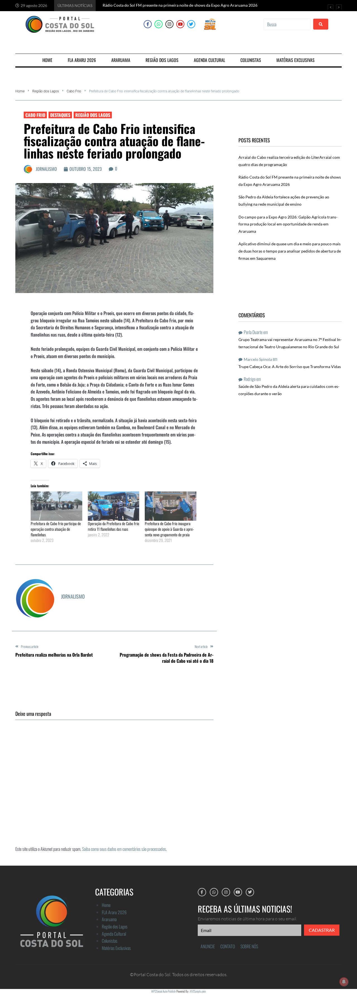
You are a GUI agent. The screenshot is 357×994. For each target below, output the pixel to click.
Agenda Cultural (114, 933)
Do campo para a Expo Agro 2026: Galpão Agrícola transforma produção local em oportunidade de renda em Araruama (287, 224)
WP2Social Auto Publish (163, 991)
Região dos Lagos (45, 91)
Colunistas (109, 940)
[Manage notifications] (343, 981)
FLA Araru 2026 (114, 912)
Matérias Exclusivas (116, 948)
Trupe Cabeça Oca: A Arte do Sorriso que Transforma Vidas (289, 366)
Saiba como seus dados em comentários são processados (124, 849)
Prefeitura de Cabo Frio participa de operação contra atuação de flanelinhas (56, 528)
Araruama (109, 919)
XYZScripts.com (198, 991)
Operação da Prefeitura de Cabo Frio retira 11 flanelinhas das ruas (113, 526)
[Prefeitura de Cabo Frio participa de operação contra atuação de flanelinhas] (56, 506)
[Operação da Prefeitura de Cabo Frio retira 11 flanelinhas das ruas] (113, 506)
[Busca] (287, 24)
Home (20, 91)
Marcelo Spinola (258, 359)
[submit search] (320, 24)
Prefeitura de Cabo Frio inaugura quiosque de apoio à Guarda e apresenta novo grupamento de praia (169, 528)
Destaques (60, 115)
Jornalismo (46, 168)
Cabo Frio (74, 91)
